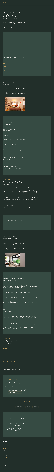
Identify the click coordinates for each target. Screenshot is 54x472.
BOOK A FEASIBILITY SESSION (15, 224)
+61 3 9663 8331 (47, 3)
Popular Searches (5, 455)
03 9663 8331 (5, 465)
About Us (35, 406)
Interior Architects (20, 406)
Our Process (29, 406)
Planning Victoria (7, 361)
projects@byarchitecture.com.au (8, 464)
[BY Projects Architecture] (8, 2)
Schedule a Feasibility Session (15, 392)
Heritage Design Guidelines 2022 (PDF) (12, 348)
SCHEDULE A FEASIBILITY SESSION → (16, 425)
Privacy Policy (5, 450)
